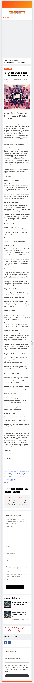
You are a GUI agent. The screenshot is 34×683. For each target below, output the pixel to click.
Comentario (9, 527)
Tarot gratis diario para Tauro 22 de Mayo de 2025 (21, 603)
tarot (26, 489)
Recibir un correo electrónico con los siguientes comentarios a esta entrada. (16, 575)
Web (7, 560)
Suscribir (17, 676)
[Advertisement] (17, 39)
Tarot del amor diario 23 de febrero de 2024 (10, 472)
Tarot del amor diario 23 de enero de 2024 (10, 480)
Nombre (8, 546)
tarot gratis (16, 492)
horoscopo (20, 489)
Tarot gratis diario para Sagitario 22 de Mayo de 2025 (14, 3)
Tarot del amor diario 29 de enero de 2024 (23, 472)
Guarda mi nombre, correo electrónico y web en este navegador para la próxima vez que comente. (16, 569)
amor (13, 489)
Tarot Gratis (8, 68)
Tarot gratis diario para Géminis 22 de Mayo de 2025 (19, 614)
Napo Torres (8, 79)
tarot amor (8, 492)
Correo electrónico (11, 553)
